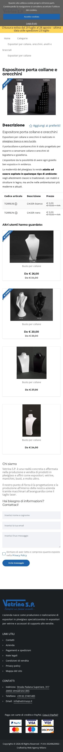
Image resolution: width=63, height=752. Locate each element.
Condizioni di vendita (17, 660)
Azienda (10, 645)
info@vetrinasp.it (23, 701)
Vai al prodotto (31, 261)
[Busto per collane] (31, 247)
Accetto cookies (31, 16)
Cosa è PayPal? (50, 714)
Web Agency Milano (36, 747)
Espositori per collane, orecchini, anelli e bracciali (27, 47)
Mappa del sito (14, 670)
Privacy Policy (19, 555)
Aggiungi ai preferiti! (46, 125)
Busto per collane (31, 266)
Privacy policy (13, 665)
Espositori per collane (19, 55)
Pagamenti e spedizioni (18, 650)
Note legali (11, 655)
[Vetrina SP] (31, 605)
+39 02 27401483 (26, 695)
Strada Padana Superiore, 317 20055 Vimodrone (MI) (27, 688)
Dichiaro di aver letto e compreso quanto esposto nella (33, 553)
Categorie (22, 38)
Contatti (10, 640)
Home (7, 38)
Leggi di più (31, 23)
